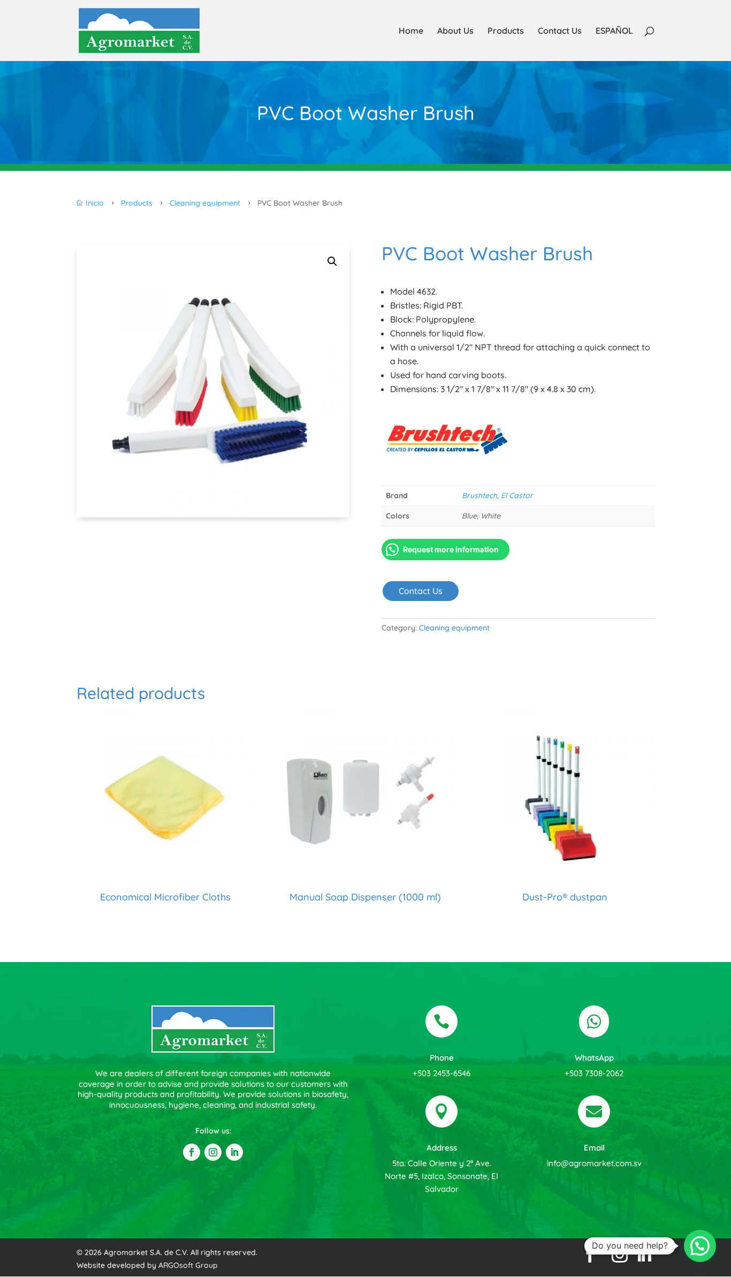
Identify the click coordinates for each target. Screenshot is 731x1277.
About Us (455, 31)
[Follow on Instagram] (213, 1152)
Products (506, 31)
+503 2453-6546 (441, 1073)
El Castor (517, 495)
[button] (332, 261)
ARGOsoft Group (188, 1265)
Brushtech (479, 495)
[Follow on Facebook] (191, 1152)
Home (411, 31)
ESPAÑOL (614, 31)
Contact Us (560, 31)
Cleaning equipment (454, 628)
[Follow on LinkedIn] (234, 1152)
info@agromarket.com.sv (594, 1163)
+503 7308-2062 (594, 1073)
